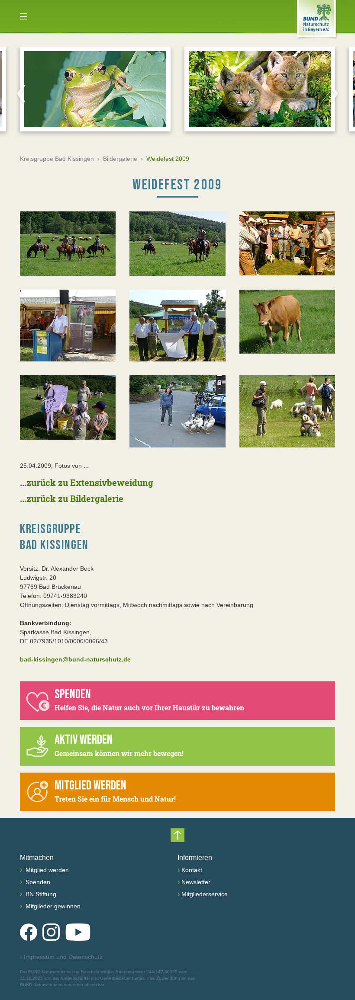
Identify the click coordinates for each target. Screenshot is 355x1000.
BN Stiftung (40, 894)
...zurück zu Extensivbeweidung (86, 482)
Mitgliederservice (204, 894)
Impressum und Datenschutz (61, 956)
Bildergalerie (120, 158)
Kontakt (191, 869)
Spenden (37, 882)
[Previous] (21, 93)
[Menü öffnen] (23, 16)
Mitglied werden (46, 869)
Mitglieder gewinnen (52, 906)
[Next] (333, 93)
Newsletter (195, 882)
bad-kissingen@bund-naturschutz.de (75, 659)
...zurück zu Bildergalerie (71, 498)
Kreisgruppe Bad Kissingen (57, 158)
